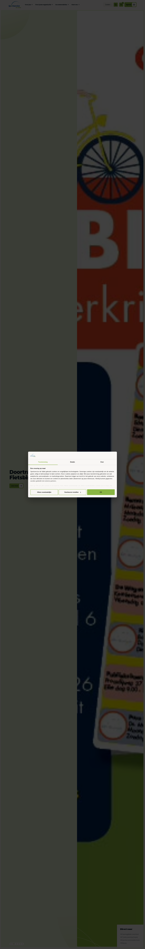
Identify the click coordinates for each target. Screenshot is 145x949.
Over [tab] (102, 462)
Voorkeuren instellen (71, 492)
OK (101, 492)
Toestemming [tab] (43, 462)
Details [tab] (72, 462)
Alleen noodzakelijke (44, 492)
